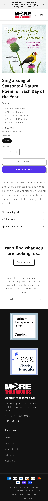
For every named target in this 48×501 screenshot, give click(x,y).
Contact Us (10, 461)
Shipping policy (32, 494)
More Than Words (23, 487)
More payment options (24, 176)
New (7, 141)
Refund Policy (11, 455)
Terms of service (18, 494)
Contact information (25, 498)
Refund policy (21, 490)
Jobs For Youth (11, 437)
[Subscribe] (40, 300)
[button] (5, 15)
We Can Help (24, 262)
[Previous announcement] (5, 4)
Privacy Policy (11, 443)
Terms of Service (12, 449)
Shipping (5, 131)
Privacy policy (34, 490)
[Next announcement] (43, 4)
